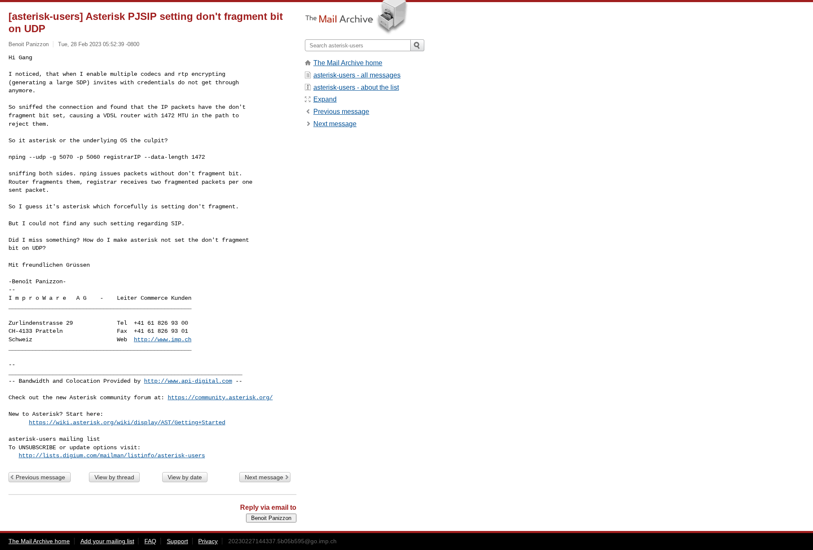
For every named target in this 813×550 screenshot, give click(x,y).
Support (177, 541)
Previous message (40, 477)
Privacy (208, 541)
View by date (185, 477)
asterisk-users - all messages (357, 75)
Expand (325, 99)
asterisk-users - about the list (356, 87)
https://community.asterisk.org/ (220, 397)
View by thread (114, 477)
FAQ (150, 541)
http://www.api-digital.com (188, 381)
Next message (264, 477)
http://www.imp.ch (162, 339)
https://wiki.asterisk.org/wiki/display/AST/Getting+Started (127, 422)
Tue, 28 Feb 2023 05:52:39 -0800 (98, 44)
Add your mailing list (107, 541)
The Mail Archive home (347, 62)
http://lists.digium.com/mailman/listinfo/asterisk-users (112, 455)
